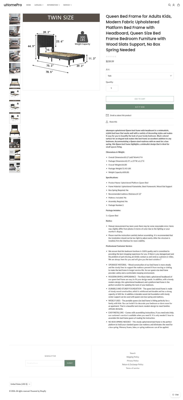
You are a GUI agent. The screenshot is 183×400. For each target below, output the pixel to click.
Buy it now (140, 107)
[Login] (173, 5)
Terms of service (132, 368)
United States (19, 384)
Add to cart (140, 99)
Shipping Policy (132, 357)
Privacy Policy (133, 361)
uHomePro (13, 4)
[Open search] (169, 5)
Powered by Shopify (38, 391)
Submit (70, 363)
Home (28, 5)
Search (132, 353)
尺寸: (108, 69)
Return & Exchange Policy (132, 364)
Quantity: (109, 82)
